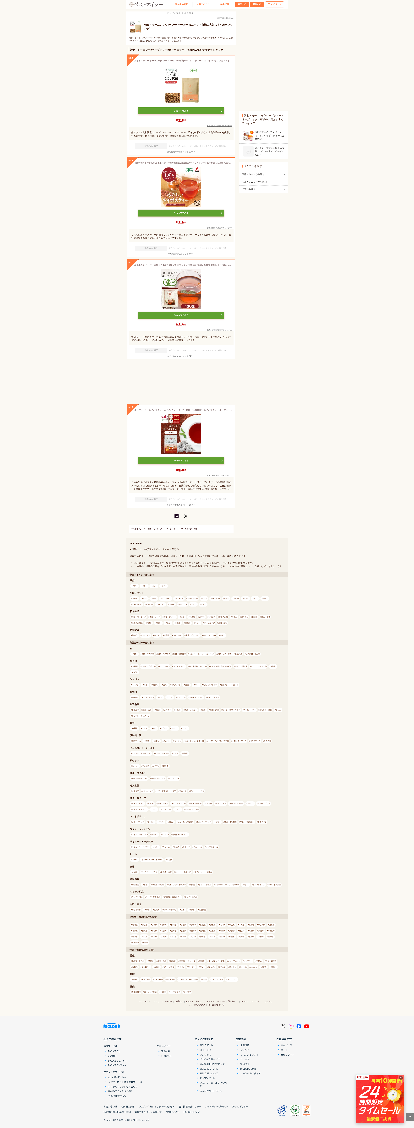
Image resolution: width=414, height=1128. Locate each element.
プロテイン (262, 822)
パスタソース (255, 741)
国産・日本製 (271, 961)
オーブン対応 (175, 992)
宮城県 (164, 925)
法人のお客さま (204, 1039)
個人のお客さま (113, 1039)
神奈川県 (261, 925)
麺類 (135, 728)
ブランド (244, 1050)
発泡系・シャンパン (180, 834)
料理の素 (267, 741)
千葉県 (241, 925)
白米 (145, 685)
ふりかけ (167, 710)
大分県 (261, 937)
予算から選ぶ (249, 189)
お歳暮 (171, 604)
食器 (135, 872)
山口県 (173, 937)
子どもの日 (215, 598)
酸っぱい (211, 967)
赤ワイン (154, 834)
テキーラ (186, 847)
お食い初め (177, 635)
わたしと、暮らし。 (194, 1001)
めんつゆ (167, 741)
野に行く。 (233, 1001)
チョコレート (220, 803)
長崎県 (241, 937)
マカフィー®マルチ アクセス (213, 1084)
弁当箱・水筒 (166, 872)
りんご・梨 (181, 697)
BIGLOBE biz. (207, 1045)
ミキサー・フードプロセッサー (227, 885)
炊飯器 (192, 885)
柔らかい (222, 967)
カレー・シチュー (162, 753)
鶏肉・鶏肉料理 (179, 654)
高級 (157, 967)
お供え (222, 635)
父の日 (236, 598)
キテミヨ (210, 1001)
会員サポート (287, 1054)
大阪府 (241, 931)
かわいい (253, 967)
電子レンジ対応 (150, 992)
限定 (274, 967)
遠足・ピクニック (192, 635)
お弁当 (192, 617)
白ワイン (165, 834)
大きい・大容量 (217, 979)
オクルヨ (168, 1001)
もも (160, 697)
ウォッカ (166, 847)
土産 (168, 623)
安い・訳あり (168, 967)
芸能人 (259, 961)
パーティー (146, 635)
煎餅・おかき (162, 803)
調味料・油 (136, 741)
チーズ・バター (250, 710)
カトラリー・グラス (150, 872)
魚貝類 (135, 666)
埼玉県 (232, 925)
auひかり (113, 1056)
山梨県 (271, 925)
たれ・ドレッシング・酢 (194, 741)
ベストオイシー (137, 529)
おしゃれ (243, 967)
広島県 (164, 937)
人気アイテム (203, 4)
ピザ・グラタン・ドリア (166, 791)
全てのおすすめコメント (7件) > (181, 254)
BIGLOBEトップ (191, 1111)
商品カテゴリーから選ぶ (254, 181)
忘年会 (193, 604)
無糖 (151, 961)
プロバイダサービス (210, 1059)
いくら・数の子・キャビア (221, 666)
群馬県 (222, 925)
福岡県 (222, 937)
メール (284, 1050)
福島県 (193, 925)
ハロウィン (160, 604)
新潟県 (144, 931)
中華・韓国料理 (169, 910)
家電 (145, 885)
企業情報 (241, 1039)
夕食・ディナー (169, 617)
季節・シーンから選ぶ (253, 174)
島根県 (144, 937)
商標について (172, 1111)
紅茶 (171, 822)
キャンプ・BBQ (209, 635)
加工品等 (135, 710)
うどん (144, 728)
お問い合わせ (110, 1106)
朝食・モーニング (155, 529)
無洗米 (155, 685)
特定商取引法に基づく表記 (117, 1111)
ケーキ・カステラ (236, 803)
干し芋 (178, 710)
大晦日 (203, 604)
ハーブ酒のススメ (197, 1005)
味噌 (147, 741)
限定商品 (202, 910)
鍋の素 (165, 766)
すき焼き (145, 766)
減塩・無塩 (161, 961)
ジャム (278, 710)
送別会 (166, 635)
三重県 (212, 931)
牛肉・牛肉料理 (148, 654)
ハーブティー (171, 529)
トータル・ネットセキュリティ (124, 1086)
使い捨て (187, 992)
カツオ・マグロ (179, 666)
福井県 (173, 931)
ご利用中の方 (284, 1039)
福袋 (149, 623)
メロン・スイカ (148, 697)
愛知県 (203, 931)
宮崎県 (270, 937)
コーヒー (151, 822)
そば (154, 728)
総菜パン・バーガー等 (230, 685)
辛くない (191, 967)
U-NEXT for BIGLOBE (120, 1091)
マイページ (276, 4)
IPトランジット (207, 1078)
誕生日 (135, 635)
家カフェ (244, 617)
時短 (135, 979)
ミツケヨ (256, 1001)
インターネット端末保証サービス (125, 1082)
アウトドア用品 (274, 885)
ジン (156, 847)
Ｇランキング (144, 1001)
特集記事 (224, 4)
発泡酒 (169, 860)
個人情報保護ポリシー (190, 1106)
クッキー (208, 803)
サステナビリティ (249, 1054)
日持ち (135, 967)
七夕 (246, 598)
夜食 (182, 617)
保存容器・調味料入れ (172, 897)
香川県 (193, 937)
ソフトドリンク (138, 822)
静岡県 (193, 931)
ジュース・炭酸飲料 (186, 822)
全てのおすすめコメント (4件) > (181, 356)
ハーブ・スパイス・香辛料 (218, 741)
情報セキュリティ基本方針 (148, 1111)
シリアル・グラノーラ (141, 716)
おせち (157, 910)
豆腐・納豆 (214, 710)
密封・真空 (170, 979)
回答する (257, 4)
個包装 (204, 979)
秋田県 (173, 925)
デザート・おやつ (197, 791)
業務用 (188, 623)
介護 (178, 623)
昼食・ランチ (154, 617)
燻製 (203, 710)
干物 (273, 666)
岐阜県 (183, 931)
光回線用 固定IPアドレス (212, 1064)
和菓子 (150, 803)
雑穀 (187, 685)
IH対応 (163, 992)
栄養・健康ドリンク (140, 778)
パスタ (185, 728)
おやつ (202, 617)
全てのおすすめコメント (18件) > (181, 505)
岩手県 (154, 925)
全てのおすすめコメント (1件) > (181, 152)
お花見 (204, 598)
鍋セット (135, 766)
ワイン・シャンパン (140, 834)
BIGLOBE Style (248, 1068)
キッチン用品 (137, 897)
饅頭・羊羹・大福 (178, 803)
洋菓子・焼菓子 (195, 803)
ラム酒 (176, 847)
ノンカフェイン (234, 961)
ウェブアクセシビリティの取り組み (156, 1106)
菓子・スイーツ (138, 803)
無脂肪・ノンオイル (187, 961)
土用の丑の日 (137, 604)
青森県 (144, 925)
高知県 (212, 937)
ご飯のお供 (223, 617)
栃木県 (212, 925)
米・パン (135, 685)
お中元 (265, 598)
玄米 (165, 685)
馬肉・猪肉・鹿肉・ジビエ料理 (229, 654)
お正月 (135, 598)
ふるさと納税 (137, 623)
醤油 (157, 741)
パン (196, 685)
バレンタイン (166, 598)
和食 (147, 910)
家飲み (234, 617)
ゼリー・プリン (264, 803)
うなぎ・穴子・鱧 (149, 666)
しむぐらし (167, 1056)
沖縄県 (145, 943)
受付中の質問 (181, 4)
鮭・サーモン (164, 666)
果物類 (135, 697)
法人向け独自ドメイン (211, 1090)
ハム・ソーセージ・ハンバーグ (201, 654)
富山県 (154, 931)
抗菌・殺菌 (158, 979)
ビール (135, 860)
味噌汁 (185, 753)
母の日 (226, 598)
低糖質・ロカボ (138, 961)
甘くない (181, 967)
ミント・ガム (166, 809)
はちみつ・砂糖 (265, 710)
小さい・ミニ (232, 979)
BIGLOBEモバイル (117, 1060)
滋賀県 (222, 931)
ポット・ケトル (205, 885)
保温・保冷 (146, 979)
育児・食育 (265, 617)
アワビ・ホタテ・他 (259, 666)
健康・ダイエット (158, 778)
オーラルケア (209, 623)
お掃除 (254, 617)
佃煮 (158, 710)
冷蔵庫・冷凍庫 (158, 885)
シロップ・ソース (239, 741)
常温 (264, 967)
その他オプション (117, 1096)
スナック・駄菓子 (192, 809)
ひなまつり (179, 598)
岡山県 (154, 937)
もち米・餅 (175, 685)
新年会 (144, 598)
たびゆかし (267, 1001)
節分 (154, 598)
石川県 (164, 931)
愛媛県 (203, 937)
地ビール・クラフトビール (152, 860)
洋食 (192, 910)
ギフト (157, 635)
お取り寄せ (136, 910)
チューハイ (197, 847)
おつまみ (212, 617)
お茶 (161, 822)
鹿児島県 (135, 943)
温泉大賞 (165, 1051)
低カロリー (146, 967)
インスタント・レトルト (141, 753)
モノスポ (221, 1001)
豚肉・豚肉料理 (163, 654)
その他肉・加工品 (253, 654)
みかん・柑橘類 (213, 697)
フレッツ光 (205, 1054)
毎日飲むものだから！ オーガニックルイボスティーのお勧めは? (197, 146)
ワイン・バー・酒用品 (203, 872)
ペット (197, 623)
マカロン (250, 803)
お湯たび (179, 1001)
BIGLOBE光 (114, 1051)
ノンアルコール (212, 847)
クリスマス (182, 604)
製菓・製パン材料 (210, 685)
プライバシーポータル (216, 1106)
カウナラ (245, 1001)
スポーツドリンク (204, 822)
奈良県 (261, 931)
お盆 (255, 598)
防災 (159, 623)
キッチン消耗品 (191, 897)
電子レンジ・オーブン (177, 885)
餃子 (182, 910)
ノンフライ (248, 961)
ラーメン (175, 728)
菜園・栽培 (222, 623)
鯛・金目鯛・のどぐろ (198, 666)
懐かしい (232, 967)
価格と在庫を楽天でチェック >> (219, 126)
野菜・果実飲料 (230, 822)
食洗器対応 (136, 992)
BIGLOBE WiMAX (117, 1065)
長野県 (135, 931)
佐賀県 (232, 937)
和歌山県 (271, 931)
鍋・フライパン (259, 885)
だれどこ (157, 1001)
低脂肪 (172, 961)
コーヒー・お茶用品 (183, 872)
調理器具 (135, 885)
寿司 (135, 672)
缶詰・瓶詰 (146, 710)
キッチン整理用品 (153, 897)
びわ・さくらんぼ (196, 697)
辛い (202, 967)
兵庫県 (251, 931)
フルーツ (182, 791)
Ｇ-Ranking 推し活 (216, 1005)
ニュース (244, 1059)
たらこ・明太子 (241, 666)
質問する (242, 4)
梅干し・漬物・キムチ (231, 710)
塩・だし (177, 741)
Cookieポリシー (240, 1106)
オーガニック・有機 (189, 529)
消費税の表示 (128, 1106)
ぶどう (170, 697)
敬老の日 (149, 604)
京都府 (232, 931)
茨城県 (203, 925)
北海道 (135, 925)
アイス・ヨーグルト (140, 809)
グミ (178, 809)
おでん (156, 766)
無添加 (202, 961)
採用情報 (244, 1064)
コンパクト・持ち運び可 (188, 979)
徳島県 (183, 937)
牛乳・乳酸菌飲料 (247, 822)
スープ (175, 753)
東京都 (251, 925)
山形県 (183, 925)
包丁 (246, 885)
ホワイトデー (192, 598)
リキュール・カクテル (141, 847)
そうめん (164, 728)
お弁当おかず (147, 791)
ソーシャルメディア (250, 1073)
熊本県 (251, 937)
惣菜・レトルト (191, 710)
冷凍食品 (135, 791)
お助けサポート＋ (117, 1077)
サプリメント (174, 778)
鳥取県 (135, 937)
